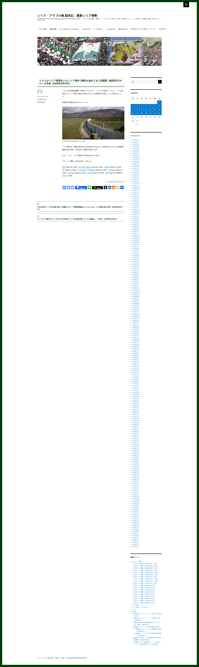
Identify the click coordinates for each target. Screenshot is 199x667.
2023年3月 (135, 229)
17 (137, 113)
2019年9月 (135, 320)
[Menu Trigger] (186, 4)
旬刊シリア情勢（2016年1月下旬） (144, 594)
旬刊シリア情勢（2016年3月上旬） (144, 603)
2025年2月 (135, 179)
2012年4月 (135, 514)
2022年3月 (135, 255)
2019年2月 (135, 336)
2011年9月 (135, 529)
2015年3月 (135, 438)
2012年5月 (135, 512)
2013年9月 (135, 477)
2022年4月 (135, 253)
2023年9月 (135, 216)
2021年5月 (135, 277)
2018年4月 (135, 357)
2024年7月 (135, 194)
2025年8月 (135, 166)
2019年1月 (135, 338)
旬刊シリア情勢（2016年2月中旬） (145, 598)
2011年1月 (135, 547)
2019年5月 (135, 329)
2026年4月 (135, 149)
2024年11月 (136, 186)
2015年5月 (135, 433)
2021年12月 (136, 262)
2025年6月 (135, 170)
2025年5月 (135, 173)
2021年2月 (135, 283)
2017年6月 (135, 379)
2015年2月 (135, 440)
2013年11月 (135, 473)
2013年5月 (135, 486)
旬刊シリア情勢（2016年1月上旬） (144, 590)
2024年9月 (135, 190)
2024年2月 (135, 205)
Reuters (71, 173)
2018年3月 (135, 360)
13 (150, 109)
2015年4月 (135, 436)
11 (141, 109)
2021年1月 (135, 286)
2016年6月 (135, 405)
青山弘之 (110, 181)
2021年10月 (136, 266)
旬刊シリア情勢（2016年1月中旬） (144, 592)
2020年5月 (135, 303)
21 (155, 113)
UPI (106, 173)
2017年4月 (135, 383)
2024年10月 (136, 188)
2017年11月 (135, 368)
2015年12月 (136, 418)
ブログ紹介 (43, 29)
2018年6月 (135, 353)
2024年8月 (135, 192)
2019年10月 (136, 318)
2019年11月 (135, 316)
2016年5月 (135, 407)
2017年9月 (135, 373)
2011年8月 (135, 531)
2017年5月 (135, 381)
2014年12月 (136, 444)
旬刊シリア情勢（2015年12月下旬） (145, 588)
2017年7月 (135, 377)
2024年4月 (135, 201)
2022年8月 (135, 244)
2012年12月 (136, 497)
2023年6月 (135, 223)
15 (159, 109)
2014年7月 (135, 455)
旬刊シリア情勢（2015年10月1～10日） (146, 570)
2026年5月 (135, 147)
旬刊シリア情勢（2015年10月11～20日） (146, 572)
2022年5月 (135, 251)
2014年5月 (135, 460)
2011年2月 (135, 544)
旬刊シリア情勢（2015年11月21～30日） (146, 581)
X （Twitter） (98, 29)
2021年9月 (135, 268)
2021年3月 (135, 281)
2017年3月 (135, 386)
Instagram (111, 29)
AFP (63, 167)
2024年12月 (136, 183)
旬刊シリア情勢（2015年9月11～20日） (146, 566)
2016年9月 (135, 399)
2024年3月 (135, 203)
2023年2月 (135, 231)
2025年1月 (135, 181)
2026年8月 (135, 140)
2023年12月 (136, 210)
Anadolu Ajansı (85, 167)
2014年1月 (135, 468)
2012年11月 (135, 499)
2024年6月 (135, 197)
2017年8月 (135, 375)
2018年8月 (135, 349)
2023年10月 (136, 214)
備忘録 (134, 611)
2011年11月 (135, 525)
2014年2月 (135, 466)
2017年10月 (136, 370)
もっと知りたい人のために (69, 29)
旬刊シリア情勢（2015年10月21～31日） (146, 574)
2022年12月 (136, 236)
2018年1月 (135, 364)
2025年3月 (135, 177)
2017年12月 (136, 366)
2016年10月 (136, 397)
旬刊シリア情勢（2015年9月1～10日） (146, 564)
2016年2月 (135, 414)
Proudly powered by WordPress (76, 658)
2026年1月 (135, 155)
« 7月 (137, 124)
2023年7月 (135, 220)
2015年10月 (136, 423)
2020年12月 (136, 288)
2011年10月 (135, 527)
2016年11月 (135, 394)
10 (137, 109)
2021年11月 (135, 264)
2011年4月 (135, 540)
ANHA (106, 167)
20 (150, 113)
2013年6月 (135, 483)
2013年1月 (135, 494)
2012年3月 (135, 516)
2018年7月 (135, 351)
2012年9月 (135, 503)
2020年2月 (135, 310)
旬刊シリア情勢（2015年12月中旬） (145, 585)
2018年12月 (136, 340)
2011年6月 (135, 536)
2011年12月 (135, 523)
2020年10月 (136, 292)
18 (141, 113)
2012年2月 (135, 518)
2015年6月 (135, 431)
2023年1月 (135, 233)
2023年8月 (135, 218)
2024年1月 (135, 207)
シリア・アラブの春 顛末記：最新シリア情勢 (67, 15)
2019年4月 (135, 331)
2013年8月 (135, 479)
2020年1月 (135, 312)
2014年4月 (135, 462)
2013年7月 (135, 481)
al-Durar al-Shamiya (86, 170)
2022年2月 (135, 257)
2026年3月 (135, 151)
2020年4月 (135, 305)
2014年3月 (135, 464)
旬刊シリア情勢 (137, 561)
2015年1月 (135, 442)
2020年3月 (135, 307)
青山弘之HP (122, 29)
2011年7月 (135, 533)
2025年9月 (135, 164)
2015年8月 (135, 427)
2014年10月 (136, 449)
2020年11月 (136, 290)
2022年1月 (135, 260)
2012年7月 (135, 507)
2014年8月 (135, 453)
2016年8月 (135, 401)
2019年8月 (135, 323)
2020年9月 (135, 294)
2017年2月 (135, 388)
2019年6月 (135, 327)
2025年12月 (136, 157)
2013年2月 (135, 492)
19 (146, 113)
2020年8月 (135, 297)
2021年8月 (135, 270)
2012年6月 (135, 510)
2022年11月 (136, 238)
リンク (134, 609)
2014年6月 (135, 457)
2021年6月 (135, 275)
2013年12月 (135, 470)
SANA (89, 173)
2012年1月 (135, 520)
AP (63, 170)
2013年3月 (135, 490)
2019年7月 (135, 325)
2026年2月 (135, 153)
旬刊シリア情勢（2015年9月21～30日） (146, 568)
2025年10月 (136, 162)
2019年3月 (135, 333)
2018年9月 (135, 347)
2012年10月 (136, 501)
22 (159, 113)
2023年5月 (135, 225)
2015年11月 (135, 420)
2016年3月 (135, 412)
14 (155, 109)
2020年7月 (135, 299)
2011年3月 (135, 542)
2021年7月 (135, 273)
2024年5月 (135, 199)
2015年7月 (135, 429)
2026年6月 (135, 144)
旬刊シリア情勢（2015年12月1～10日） (146, 583)
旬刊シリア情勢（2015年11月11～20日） (146, 579)
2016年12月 (136, 392)
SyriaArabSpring (42, 96)
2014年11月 (135, 447)
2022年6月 (135, 249)
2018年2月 (135, 362)
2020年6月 (135, 301)
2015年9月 (135, 425)
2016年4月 (135, 410)
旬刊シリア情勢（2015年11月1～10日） (146, 577)
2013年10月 (135, 475)
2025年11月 (136, 160)
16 (133, 113)
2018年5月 (135, 355)
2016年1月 (135, 416)
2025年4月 (135, 175)
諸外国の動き (41, 102)
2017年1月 (135, 390)
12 (146, 109)
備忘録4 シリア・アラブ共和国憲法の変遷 (146, 627)
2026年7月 (135, 142)
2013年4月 (135, 488)
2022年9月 (135, 242)
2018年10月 (136, 344)
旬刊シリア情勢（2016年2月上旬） (145, 596)
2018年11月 (135, 342)
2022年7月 (135, 247)
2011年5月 (135, 538)
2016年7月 (135, 403)
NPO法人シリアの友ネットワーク (143, 29)
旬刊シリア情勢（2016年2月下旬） (145, 601)
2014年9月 (135, 451)
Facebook (86, 29)
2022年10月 (136, 240)
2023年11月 (135, 212)
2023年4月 (135, 227)
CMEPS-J (162, 29)
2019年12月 (136, 314)
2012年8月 (135, 505)
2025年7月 (135, 168)
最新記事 (53, 29)
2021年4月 (135, 279)
